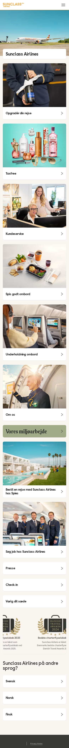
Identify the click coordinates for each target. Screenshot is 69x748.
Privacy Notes (36, 743)
